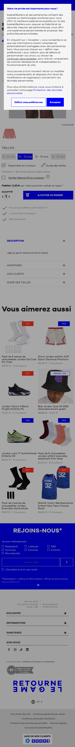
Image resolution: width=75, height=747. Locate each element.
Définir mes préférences (28, 102)
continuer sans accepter (22, 58)
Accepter (55, 102)
